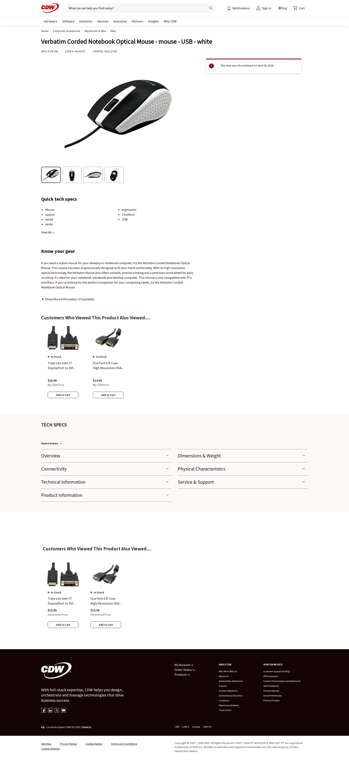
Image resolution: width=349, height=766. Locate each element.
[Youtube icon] (63, 710)
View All (46, 232)
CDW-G (185, 726)
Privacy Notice (68, 744)
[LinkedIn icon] (50, 710)
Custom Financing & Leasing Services (282, 681)
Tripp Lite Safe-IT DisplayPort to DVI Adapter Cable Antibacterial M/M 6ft (62, 601)
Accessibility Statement (231, 681)
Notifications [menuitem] (241, 8)
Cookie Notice (94, 744)
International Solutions (231, 695)
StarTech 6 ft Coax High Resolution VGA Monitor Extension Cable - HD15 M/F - (104, 601)
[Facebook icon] (43, 710)
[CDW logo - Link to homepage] (50, 8)
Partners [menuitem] (137, 21)
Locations (224, 700)
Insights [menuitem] (153, 21)
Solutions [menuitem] (85, 21)
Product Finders (271, 700)
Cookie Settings (50, 748)
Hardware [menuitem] (50, 21)
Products (180, 674)
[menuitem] (229, 8)
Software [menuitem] (68, 21)
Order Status (183, 670)
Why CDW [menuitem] (170, 21)
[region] (174, 365)
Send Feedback (271, 685)
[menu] (238, 8)
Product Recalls (271, 690)
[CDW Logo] (50, 8)
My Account (182, 665)
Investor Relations (228, 690)
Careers (223, 685)
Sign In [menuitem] (266, 8)
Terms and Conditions (124, 744)
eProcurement (270, 676)
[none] (50, 21)
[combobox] (134, 8)
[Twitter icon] (57, 710)
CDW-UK (207, 726)
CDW (176, 726)
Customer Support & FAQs (276, 671)
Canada (196, 726)
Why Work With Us (228, 671)
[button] (299, 8)
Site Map (46, 744)
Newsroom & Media (229, 705)
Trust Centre (225, 710)
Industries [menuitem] (120, 21)
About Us (223, 676)
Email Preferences (272, 695)
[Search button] (211, 8)
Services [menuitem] (102, 21)
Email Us (86, 727)
